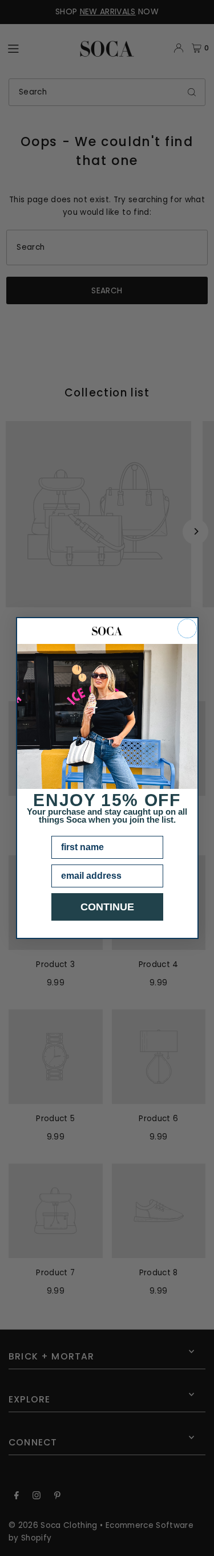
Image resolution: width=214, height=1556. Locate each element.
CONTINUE (107, 907)
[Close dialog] (187, 628)
